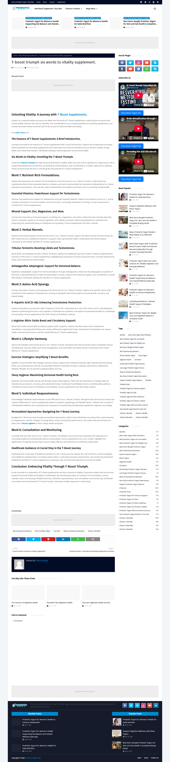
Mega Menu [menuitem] (90, 9)
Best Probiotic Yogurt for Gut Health (132, 339)
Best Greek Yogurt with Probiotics (139, 335)
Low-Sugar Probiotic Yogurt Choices (132, 368)
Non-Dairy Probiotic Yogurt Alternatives (133, 376)
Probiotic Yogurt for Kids (128, 393)
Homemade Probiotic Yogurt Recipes (132, 364)
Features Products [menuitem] (72, 9)
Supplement (61, 2)
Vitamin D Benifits (142, 417)
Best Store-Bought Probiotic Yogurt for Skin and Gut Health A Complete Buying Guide (139, 22)
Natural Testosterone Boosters (74, 531)
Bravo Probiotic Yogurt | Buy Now (23, 2)
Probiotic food (125, 384)
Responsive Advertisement (85, 43)
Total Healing (19, 68)
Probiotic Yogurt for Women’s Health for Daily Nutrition (91, 22)
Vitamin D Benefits (126, 417)
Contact (52, 2)
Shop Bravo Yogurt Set (131, 113)
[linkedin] (155, 705)
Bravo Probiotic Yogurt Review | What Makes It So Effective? (142, 233)
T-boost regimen (28, 423)
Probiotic (148, 380)
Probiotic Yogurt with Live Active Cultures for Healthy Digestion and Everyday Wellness (143, 264)
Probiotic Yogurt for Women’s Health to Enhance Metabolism (142, 291)
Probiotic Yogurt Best (33, 758)
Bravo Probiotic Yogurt (42, 531)
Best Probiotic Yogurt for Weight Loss (132, 343)
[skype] (157, 2)
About (45, 2)
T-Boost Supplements (71, 114)
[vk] (138, 68)
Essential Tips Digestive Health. (60, 603)
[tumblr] (122, 68)
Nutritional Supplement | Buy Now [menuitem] (48, 9)
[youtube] (146, 62)
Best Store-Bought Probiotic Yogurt (132, 347)
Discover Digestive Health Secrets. (96, 603)
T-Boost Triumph (28, 163)
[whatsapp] (146, 68)
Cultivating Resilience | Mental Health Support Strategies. (142, 302)
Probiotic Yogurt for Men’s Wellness (132, 397)
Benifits (122, 335)
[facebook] (141, 2)
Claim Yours (20, 133)
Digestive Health (125, 360)
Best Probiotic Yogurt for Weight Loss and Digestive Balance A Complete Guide (142, 316)
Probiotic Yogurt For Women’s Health (132, 401)
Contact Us (154, 758)
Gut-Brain (57, 531)
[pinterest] (153, 2)
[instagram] (149, 2)
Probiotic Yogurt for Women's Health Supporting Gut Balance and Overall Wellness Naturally (42, 22)
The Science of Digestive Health (25, 603)
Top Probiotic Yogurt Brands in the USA (133, 409)
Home (38, 2)
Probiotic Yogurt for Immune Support (132, 388)
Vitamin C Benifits (141, 413)
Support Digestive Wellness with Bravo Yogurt (142, 207)
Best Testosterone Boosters (28, 55)
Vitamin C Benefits (94, 531)
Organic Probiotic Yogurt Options (131, 380)
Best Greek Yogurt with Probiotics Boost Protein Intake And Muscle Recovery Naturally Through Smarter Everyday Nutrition (143, 248)
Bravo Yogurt (143, 355)
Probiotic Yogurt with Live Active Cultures (134, 405)
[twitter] (145, 2)
